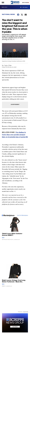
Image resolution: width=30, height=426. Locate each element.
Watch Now (25, 2)
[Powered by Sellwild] (25, 311)
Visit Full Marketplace (22, 215)
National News (8, 14)
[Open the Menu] (2, 2)
